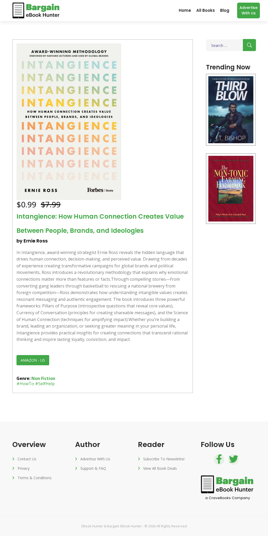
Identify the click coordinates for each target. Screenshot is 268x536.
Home (185, 10)
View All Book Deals (160, 468)
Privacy (24, 468)
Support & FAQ (93, 468)
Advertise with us (248, 10)
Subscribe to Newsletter (164, 458)
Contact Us (27, 458)
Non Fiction (43, 378)
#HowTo (25, 383)
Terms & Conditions (35, 477)
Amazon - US (33, 360)
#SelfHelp (45, 383)
